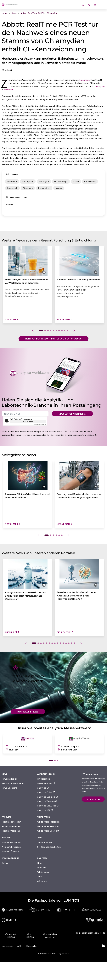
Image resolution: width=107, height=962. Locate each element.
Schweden (8, 89)
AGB (19, 946)
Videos (5, 863)
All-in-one (42, 881)
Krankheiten (85, 79)
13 (69, 643)
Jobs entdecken (44, 842)
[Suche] (83, 5)
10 (67, 330)
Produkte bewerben (11, 826)
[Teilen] (89, 5)
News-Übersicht (9, 787)
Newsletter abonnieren (72, 413)
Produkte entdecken (11, 821)
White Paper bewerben (48, 826)
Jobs (39, 876)
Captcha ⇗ (40, 424)
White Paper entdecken (48, 821)
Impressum (7, 946)
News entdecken (9, 778)
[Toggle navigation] (103, 5)
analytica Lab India (46, 796)
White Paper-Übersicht (48, 830)
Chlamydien (99, 86)
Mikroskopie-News (27, 711)
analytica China (44, 792)
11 (63, 643)
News (39, 863)
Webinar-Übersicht (11, 851)
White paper (43, 872)
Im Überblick (43, 778)
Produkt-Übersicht (11, 830)
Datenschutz (32, 946)
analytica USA (44, 810)
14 (71, 643)
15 (74, 643)
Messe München (45, 783)
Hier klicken (28, 421)
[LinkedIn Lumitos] (103, 946)
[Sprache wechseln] (95, 5)
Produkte (41, 867)
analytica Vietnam (46, 801)
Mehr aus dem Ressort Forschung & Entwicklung (53, 338)
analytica (42, 787)
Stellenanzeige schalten (49, 846)
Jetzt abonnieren (93, 799)
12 (66, 643)
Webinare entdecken (11, 842)
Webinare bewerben (11, 846)
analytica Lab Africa (46, 805)
